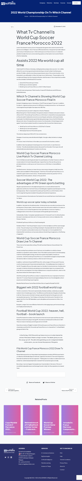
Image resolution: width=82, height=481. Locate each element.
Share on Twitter (50, 382)
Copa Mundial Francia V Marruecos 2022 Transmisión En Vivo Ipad (11, 426)
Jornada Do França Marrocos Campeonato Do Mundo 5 (68, 426)
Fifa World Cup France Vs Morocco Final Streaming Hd (31, 222)
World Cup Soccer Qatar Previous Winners (49, 426)
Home (26, 16)
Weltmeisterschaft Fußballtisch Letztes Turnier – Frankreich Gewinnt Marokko (31, 426)
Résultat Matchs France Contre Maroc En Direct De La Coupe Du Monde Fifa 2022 (38, 283)
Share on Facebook (34, 382)
